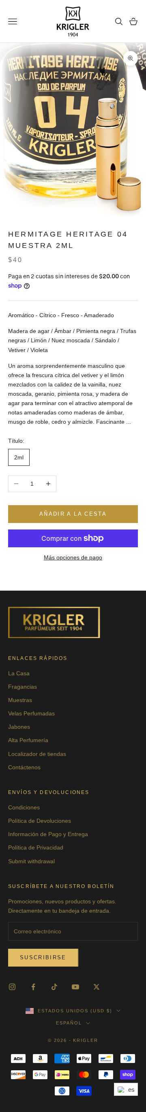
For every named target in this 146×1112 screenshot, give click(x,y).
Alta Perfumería (28, 740)
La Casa (19, 673)
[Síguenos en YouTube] (75, 987)
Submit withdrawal (31, 861)
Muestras (20, 700)
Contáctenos (24, 767)
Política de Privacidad (35, 847)
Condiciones (24, 807)
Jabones (19, 727)
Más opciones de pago (73, 557)
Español (69, 1022)
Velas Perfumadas (31, 713)
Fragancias (22, 686)
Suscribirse (43, 957)
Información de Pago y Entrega (48, 834)
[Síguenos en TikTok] (54, 987)
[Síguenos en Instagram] (12, 987)
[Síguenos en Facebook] (33, 987)
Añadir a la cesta (73, 514)
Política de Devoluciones (39, 820)
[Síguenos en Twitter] (96, 987)
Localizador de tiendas (37, 754)
